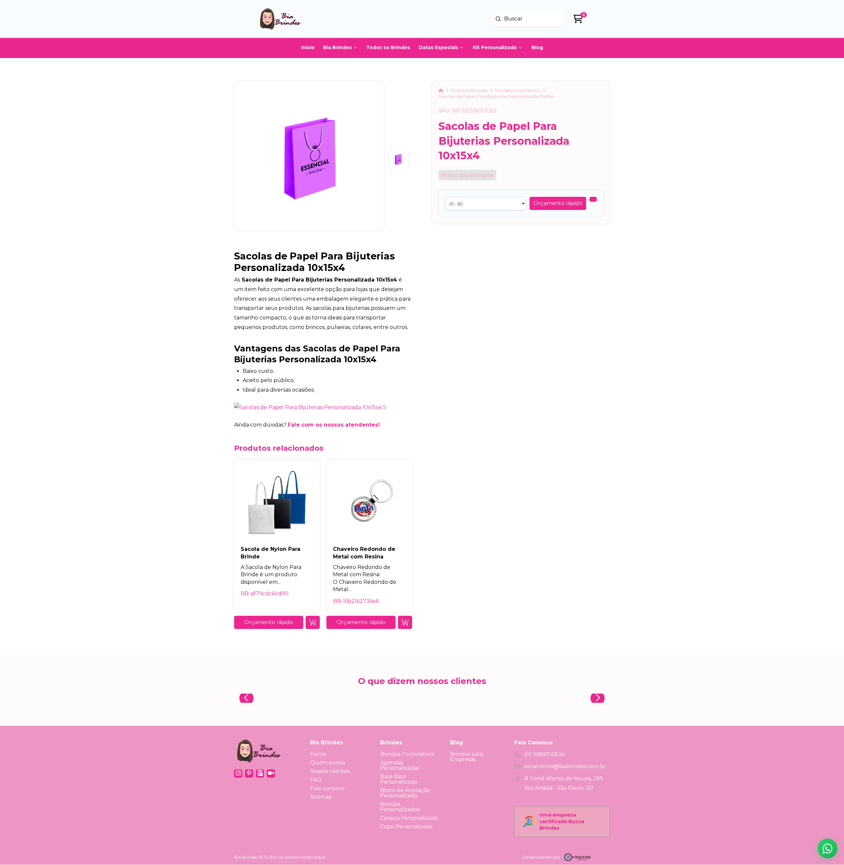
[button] (557, 203)
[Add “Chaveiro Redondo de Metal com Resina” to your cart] (405, 622)
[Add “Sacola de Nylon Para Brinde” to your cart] (313, 622)
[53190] (593, 199)
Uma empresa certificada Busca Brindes (561, 821)
